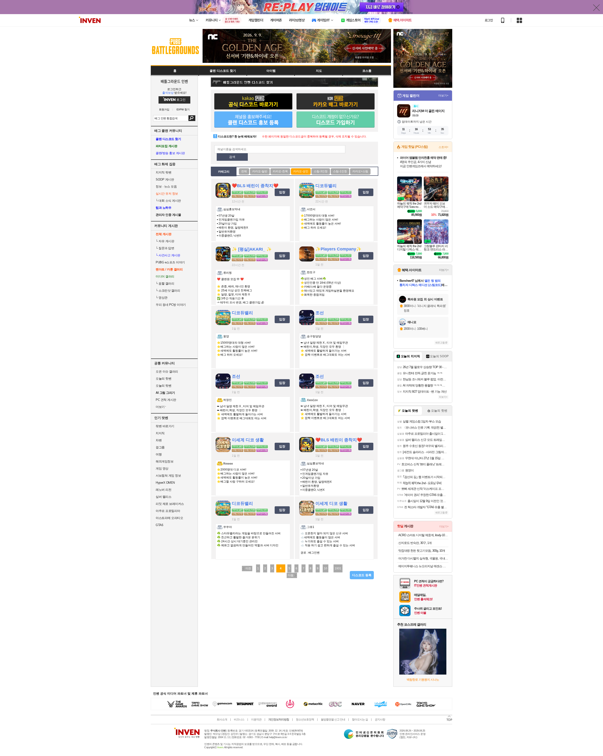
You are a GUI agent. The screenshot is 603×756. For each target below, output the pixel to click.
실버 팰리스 (163, 496)
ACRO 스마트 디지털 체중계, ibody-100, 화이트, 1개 (423, 535)
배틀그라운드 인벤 (174, 81)
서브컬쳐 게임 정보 (168, 475)
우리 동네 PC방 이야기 (171, 304)
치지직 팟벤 (163, 172)
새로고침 (440, 342)
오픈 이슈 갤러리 (167, 371)
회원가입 (164, 109)
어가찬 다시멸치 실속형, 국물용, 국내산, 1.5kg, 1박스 (423, 558)
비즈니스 (239, 719)
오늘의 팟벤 (163, 385)
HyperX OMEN (165, 482)
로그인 (489, 20)
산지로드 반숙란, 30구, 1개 (415, 543)
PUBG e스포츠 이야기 (170, 262)
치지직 (160, 433)
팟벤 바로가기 (165, 426)
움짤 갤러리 (165, 283)
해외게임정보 (164, 461)
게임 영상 (162, 468)
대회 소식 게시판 (168, 200)
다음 (290, 575)
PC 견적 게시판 (166, 399)
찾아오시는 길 (360, 719)
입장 (282, 192)
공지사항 (380, 719)
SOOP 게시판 (165, 179)
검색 (191, 118)
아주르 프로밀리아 (168, 510)
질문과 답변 (165, 248)
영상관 (161, 297)
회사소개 (222, 719)
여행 (159, 454)
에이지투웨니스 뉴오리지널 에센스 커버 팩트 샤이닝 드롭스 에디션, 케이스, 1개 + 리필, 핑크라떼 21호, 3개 (423, 566)
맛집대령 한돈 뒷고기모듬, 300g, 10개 (421, 550)
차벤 (159, 440)
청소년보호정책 (305, 719)
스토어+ (443, 147)
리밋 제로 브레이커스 (170, 503)
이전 (248, 568)
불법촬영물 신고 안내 (333, 719)
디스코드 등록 (361, 575)
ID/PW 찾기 (183, 109)
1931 (338, 568)
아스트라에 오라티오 (169, 517)
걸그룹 (160, 447)
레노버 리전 (163, 489)
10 (325, 568)
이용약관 (256, 719)
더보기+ (443, 95)
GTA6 (159, 525)
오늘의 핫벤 (163, 378)
